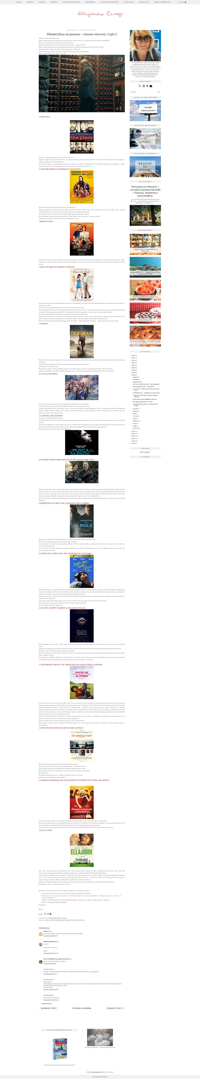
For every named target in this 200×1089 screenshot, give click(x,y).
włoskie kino (80, 920)
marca (135, 423)
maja (134, 418)
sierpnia (135, 411)
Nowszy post (49, 1008)
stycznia (135, 428)
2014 (133, 438)
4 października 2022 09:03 (50, 989)
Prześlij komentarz (46, 1003)
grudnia (135, 377)
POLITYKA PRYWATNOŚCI (110, 2)
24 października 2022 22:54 (51, 1000)
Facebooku (66, 900)
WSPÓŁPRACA (90, 2)
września (135, 408)
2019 (133, 372)
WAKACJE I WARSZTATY (162, 2)
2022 (133, 365)
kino (47, 920)
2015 (133, 436)
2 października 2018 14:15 (50, 953)
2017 (133, 431)
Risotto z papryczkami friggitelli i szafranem (145, 399)
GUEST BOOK (129, 2)
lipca (134, 413)
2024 (133, 360)
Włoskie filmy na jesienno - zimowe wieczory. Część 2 (145, 404)
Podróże (54, 2)
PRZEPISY (30, 2)
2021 (133, 367)
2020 (133, 370)
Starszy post (114, 1008)
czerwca (135, 416)
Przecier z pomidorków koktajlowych (145, 297)
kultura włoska (54, 920)
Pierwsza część (43, 47)
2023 (133, 362)
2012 (133, 443)
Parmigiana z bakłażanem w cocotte (142, 401)
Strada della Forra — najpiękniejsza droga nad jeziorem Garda (145, 273)
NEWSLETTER (144, 2)
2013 (133, 441)
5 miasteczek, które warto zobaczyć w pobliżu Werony (145, 396)
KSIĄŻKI (42, 2)
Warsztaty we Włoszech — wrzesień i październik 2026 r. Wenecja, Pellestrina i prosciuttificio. (145, 191)
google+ (74, 900)
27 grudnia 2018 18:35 (49, 963)
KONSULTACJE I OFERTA (71, 2)
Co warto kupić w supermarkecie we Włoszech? (145, 250)
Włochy (63, 920)
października (136, 382)
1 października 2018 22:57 (50, 936)
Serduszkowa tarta (145, 320)
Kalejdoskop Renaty (100, 14)
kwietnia (135, 421)
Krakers (45, 931)
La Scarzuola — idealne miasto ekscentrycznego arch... (146, 389)
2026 (133, 355)
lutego (135, 426)
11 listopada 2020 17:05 (50, 974)
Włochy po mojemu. (61, 902)
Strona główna (81, 1008)
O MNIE (18, 2)
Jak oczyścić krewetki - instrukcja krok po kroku (145, 342)
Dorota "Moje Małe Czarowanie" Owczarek (55, 959)
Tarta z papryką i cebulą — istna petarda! (143, 386)
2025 (133, 358)
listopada (135, 379)
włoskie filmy (70, 920)
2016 (133, 433)
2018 (133, 375)
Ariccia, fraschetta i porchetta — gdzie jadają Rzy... (146, 384)
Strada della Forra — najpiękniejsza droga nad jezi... (147, 393)
